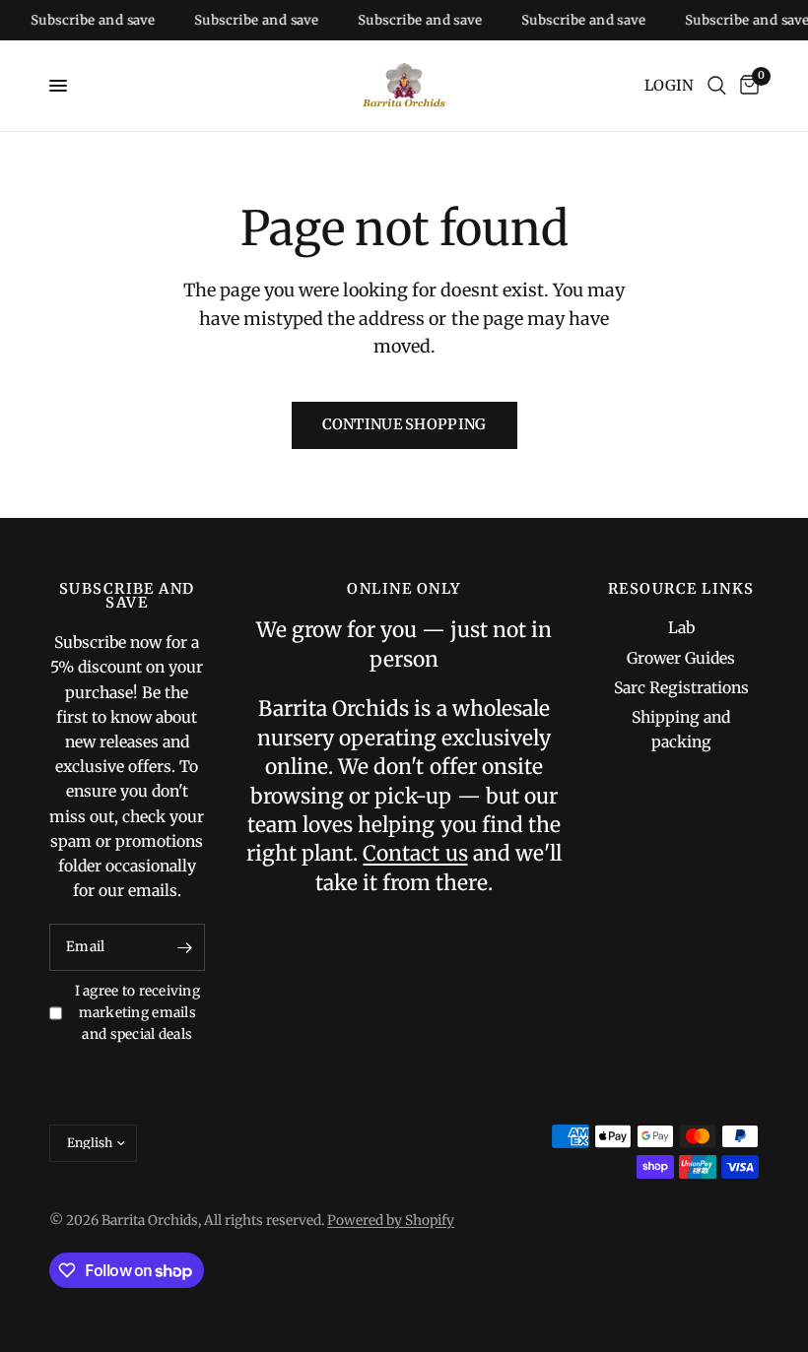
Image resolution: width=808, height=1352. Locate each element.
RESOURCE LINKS (681, 589)
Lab (681, 627)
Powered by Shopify (390, 1220)
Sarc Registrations (681, 687)
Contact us (415, 853)
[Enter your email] (185, 947)
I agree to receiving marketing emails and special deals (137, 1013)
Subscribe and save (86, 20)
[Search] (717, 85)
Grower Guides (681, 658)
